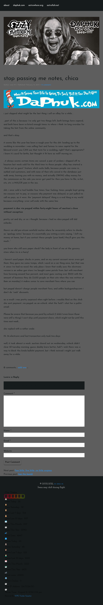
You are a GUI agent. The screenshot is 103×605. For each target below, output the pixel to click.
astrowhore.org (35, 5)
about (6, 5)
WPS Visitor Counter (23, 596)
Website (8, 451)
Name (7, 431)
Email (7, 441)
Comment (9, 393)
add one (22, 368)
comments (46, 85)
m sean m (58, 484)
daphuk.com (19, 5)
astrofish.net (53, 5)
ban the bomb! (25, 474)
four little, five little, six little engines (33, 470)
